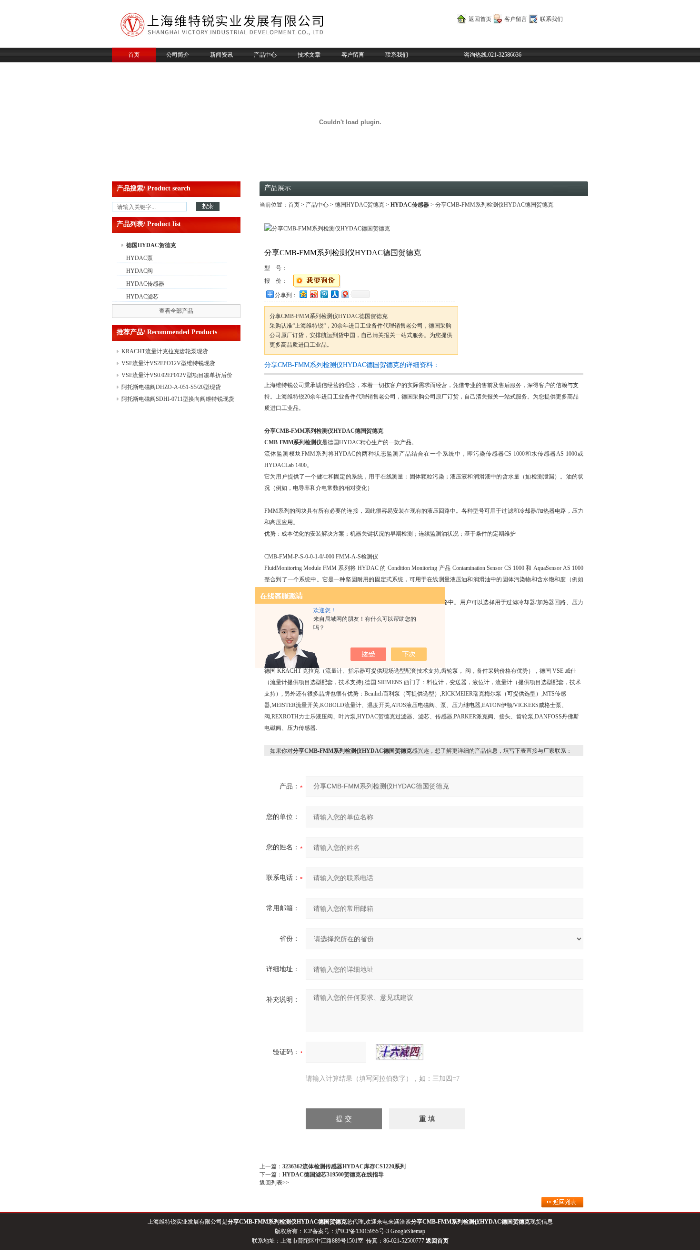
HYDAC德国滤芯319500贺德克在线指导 (333, 1174)
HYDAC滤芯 (142, 296)
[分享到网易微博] (345, 294)
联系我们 (551, 19)
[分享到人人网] (334, 294)
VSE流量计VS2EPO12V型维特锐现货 (168, 363)
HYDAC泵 (139, 258)
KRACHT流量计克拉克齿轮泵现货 (164, 351)
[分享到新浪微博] (313, 294)
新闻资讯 (221, 54)
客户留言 (515, 19)
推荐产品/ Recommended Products (167, 332)
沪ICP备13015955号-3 (362, 1231)
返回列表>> (274, 1182)
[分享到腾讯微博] (324, 294)
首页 (134, 54)
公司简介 (177, 54)
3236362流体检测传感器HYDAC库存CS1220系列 (344, 1166)
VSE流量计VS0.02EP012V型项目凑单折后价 (176, 375)
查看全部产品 (176, 311)
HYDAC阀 (139, 271)
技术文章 (309, 54)
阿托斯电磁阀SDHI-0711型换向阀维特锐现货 (177, 399)
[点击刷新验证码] (399, 1052)
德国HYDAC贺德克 (151, 245)
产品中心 (265, 54)
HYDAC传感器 (145, 283)
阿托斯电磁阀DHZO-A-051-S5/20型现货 (171, 387)
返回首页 (480, 19)
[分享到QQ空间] (303, 294)
